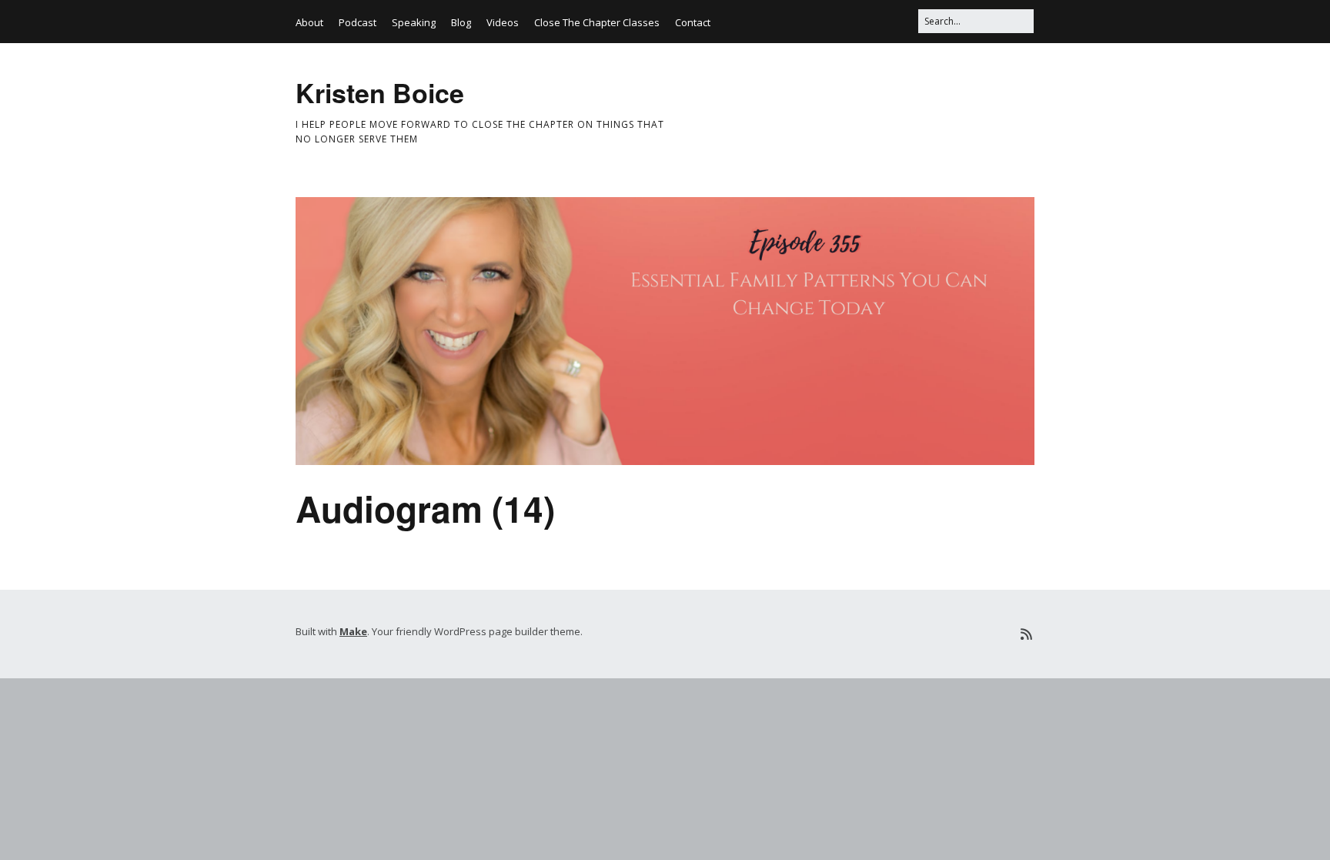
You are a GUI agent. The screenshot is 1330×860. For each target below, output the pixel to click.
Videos (502, 22)
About (309, 22)
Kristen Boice (380, 92)
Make (353, 631)
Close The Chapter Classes (597, 22)
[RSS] (1026, 634)
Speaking (414, 22)
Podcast (357, 22)
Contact (692, 22)
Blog (461, 22)
